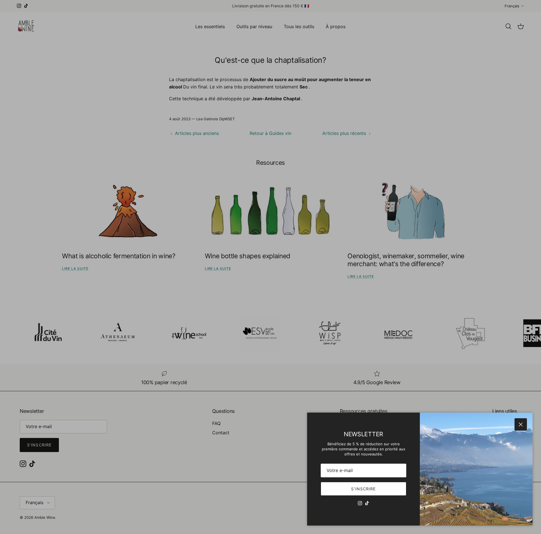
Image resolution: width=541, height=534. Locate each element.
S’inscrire (363, 488)
